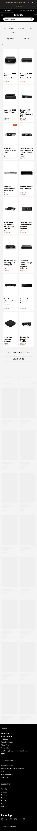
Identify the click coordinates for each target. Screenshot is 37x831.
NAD (5, 269)
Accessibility (5, 748)
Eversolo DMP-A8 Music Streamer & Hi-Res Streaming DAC (26, 151)
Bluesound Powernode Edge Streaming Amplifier (26, 264)
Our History (4, 795)
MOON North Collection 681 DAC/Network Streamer (9, 226)
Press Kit (4, 801)
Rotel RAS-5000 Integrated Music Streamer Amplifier (26, 226)
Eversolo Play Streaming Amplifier (25, 339)
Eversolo (23, 118)
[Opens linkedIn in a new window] (25, 819)
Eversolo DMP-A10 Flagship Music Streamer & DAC (26, 113)
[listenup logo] (18, 15)
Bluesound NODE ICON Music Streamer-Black (10, 76)
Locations (4, 792)
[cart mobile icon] (35, 15)
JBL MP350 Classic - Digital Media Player (9, 188)
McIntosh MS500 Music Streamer (26, 187)
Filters (12, 38)
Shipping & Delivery (7, 765)
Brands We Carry (6, 736)
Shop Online (7, 10)
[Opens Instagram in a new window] (11, 819)
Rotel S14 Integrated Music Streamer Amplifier (10, 302)
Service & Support (6, 774)
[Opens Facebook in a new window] (2, 819)
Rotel (22, 230)
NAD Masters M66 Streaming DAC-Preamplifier (10, 263)
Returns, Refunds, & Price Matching (12, 768)
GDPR (3, 754)
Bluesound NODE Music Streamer (10, 111)
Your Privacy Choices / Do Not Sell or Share (14, 751)
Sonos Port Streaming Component (8, 339)
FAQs (2, 771)
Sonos (6, 343)
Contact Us (4, 777)
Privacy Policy (5, 745)
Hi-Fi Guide (4, 739)
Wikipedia (4, 807)
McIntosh (23, 192)
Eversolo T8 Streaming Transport (24, 301)
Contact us (32, 2)
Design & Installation (26, 10)
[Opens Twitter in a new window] (7, 819)
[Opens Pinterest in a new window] (20, 819)
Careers (3, 798)
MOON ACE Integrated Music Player (10, 150)
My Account (5, 733)
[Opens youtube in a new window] (16, 819)
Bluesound (7, 80)
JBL (4, 192)
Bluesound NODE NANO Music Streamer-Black (26, 76)
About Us (4, 789)
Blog (2, 804)
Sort (25, 38)
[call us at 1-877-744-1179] (29, 2)
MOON (5, 156)
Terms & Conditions (7, 742)
